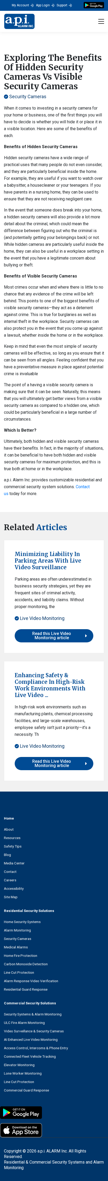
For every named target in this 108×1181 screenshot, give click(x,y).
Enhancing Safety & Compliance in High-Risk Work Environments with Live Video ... (50, 685)
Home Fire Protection (20, 955)
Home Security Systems (22, 922)
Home (9, 818)
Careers (10, 880)
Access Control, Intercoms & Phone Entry (36, 1048)
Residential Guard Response (25, 989)
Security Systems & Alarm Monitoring (33, 1014)
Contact (10, 871)
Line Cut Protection (19, 972)
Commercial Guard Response (26, 1090)
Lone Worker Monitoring (23, 1073)
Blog (7, 855)
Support (62, 5)
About (9, 829)
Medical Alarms (16, 947)
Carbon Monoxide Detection (26, 964)
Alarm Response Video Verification (31, 981)
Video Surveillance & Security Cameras (34, 1031)
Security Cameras (27, 96)
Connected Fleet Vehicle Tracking (30, 1056)
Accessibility (14, 888)
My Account (20, 5)
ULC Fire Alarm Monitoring (24, 1022)
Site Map (11, 897)
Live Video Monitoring (41, 618)
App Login (43, 5)
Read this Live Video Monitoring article (51, 635)
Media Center (14, 863)
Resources (12, 838)
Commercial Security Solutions (30, 1003)
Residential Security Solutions (29, 911)
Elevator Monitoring (19, 1065)
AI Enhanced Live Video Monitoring (31, 1039)
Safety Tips (12, 846)
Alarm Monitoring (17, 930)
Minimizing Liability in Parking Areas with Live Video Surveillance (48, 561)
